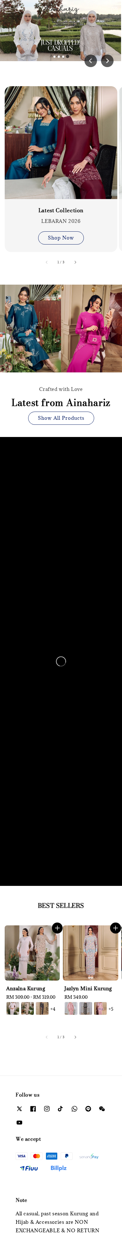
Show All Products (61, 418)
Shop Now (61, 237)
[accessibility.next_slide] (75, 262)
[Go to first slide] (107, 61)
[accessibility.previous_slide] (47, 262)
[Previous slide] (90, 61)
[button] (8, 10)
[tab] (54, 56)
